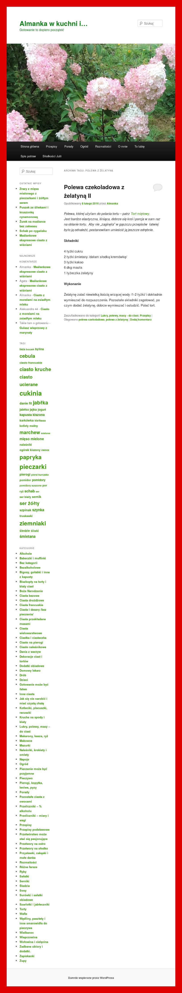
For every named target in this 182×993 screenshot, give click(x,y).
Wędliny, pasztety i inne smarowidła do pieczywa (33, 923)
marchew (30, 432)
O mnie (122, 146)
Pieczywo (26, 778)
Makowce (26, 740)
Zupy (23, 960)
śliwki (35, 531)
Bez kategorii (29, 563)
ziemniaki (33, 523)
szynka (38, 509)
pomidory (39, 480)
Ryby (23, 871)
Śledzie (25, 886)
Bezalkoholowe (30, 567)
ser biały (25, 497)
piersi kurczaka (40, 474)
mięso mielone (32, 438)
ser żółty (30, 503)
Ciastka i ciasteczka (33, 637)
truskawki (26, 516)
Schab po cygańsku (33, 231)
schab (29, 491)
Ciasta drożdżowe (32, 600)
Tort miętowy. (140, 213)
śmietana (28, 536)
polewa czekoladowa (92, 319)
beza (22, 349)
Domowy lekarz (30, 670)
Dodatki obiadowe (32, 666)
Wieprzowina (28, 937)
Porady (68, 146)
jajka (33, 409)
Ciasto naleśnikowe (33, 647)
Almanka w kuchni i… (54, 23)
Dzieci (24, 680)
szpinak (25, 510)
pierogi (25, 474)
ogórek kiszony (30, 450)
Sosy (23, 890)
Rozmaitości (103, 146)
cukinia (31, 393)
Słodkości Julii (52, 156)
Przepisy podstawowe (34, 829)
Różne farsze (28, 867)
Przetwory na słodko (34, 848)
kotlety (24, 426)
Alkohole (26, 553)
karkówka (27, 420)
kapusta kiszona (32, 414)
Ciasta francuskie (31, 605)
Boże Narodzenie (31, 591)
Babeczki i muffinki (33, 558)
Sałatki (24, 876)
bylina (39, 349)
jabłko (24, 409)
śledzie (25, 531)
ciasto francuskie (31, 363)
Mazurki (25, 745)
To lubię (139, 146)
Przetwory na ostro (33, 843)
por (44, 485)
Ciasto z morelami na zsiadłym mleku (35, 299)
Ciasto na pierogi (31, 642)
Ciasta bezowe (29, 595)
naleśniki (26, 444)
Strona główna (30, 146)
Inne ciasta (27, 694)
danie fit (26, 403)
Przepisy (51, 146)
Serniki (24, 881)
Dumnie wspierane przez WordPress (91, 978)
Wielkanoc (27, 932)
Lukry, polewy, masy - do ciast (119, 315)
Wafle (23, 913)
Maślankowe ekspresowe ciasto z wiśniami (33, 240)
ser (37, 491)
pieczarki (33, 466)
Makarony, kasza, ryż (34, 736)
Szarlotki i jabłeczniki (34, 904)
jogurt (42, 409)
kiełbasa (40, 420)
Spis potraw (28, 156)
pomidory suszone (31, 485)
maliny (34, 426)
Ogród (84, 146)
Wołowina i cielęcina (34, 942)
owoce (45, 450)
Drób (23, 675)
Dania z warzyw (30, 651)
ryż (22, 491)
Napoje (24, 759)
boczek (30, 349)
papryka (31, 457)
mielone (45, 433)
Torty (23, 909)
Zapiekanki (27, 956)
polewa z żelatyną (117, 319)
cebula (27, 355)
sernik (36, 496)
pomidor (25, 480)
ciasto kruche (35, 369)
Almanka (112, 203)
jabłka (40, 402)
